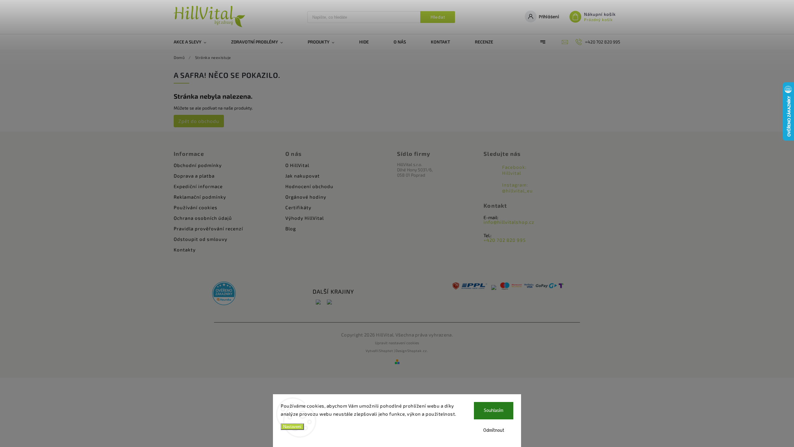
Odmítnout (493, 430)
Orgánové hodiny (305, 197)
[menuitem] (196, 42)
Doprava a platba (194, 175)
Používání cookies (195, 207)
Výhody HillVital (304, 218)
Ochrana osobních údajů (203, 218)
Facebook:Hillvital (514, 170)
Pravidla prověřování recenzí (208, 228)
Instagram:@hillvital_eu (517, 187)
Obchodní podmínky (198, 165)
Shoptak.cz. (417, 351)
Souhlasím (493, 410)
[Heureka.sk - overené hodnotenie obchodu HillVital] (224, 294)
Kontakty (185, 249)
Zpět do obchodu (198, 121)
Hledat (437, 17)
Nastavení (292, 426)
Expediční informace (198, 186)
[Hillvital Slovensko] (329, 302)
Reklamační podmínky (200, 197)
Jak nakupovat (302, 175)
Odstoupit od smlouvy (200, 239)
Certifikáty (298, 207)
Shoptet (386, 351)
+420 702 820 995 (505, 240)
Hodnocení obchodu (309, 186)
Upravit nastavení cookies (397, 343)
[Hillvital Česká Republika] (318, 302)
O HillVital (297, 165)
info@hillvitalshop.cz (509, 222)
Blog (290, 228)
